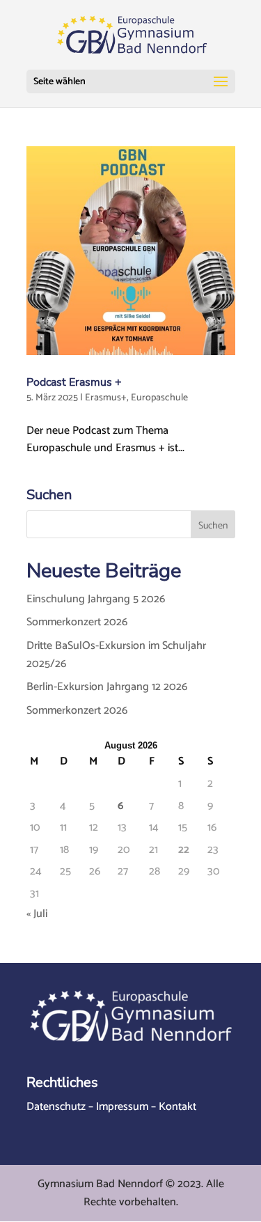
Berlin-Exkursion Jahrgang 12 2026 (106, 686)
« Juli (36, 913)
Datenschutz (56, 1106)
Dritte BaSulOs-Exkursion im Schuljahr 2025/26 (116, 654)
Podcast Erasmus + (74, 382)
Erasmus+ (106, 398)
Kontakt (177, 1106)
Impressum (122, 1106)
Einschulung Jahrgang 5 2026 (95, 599)
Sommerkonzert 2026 (76, 622)
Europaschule (159, 398)
